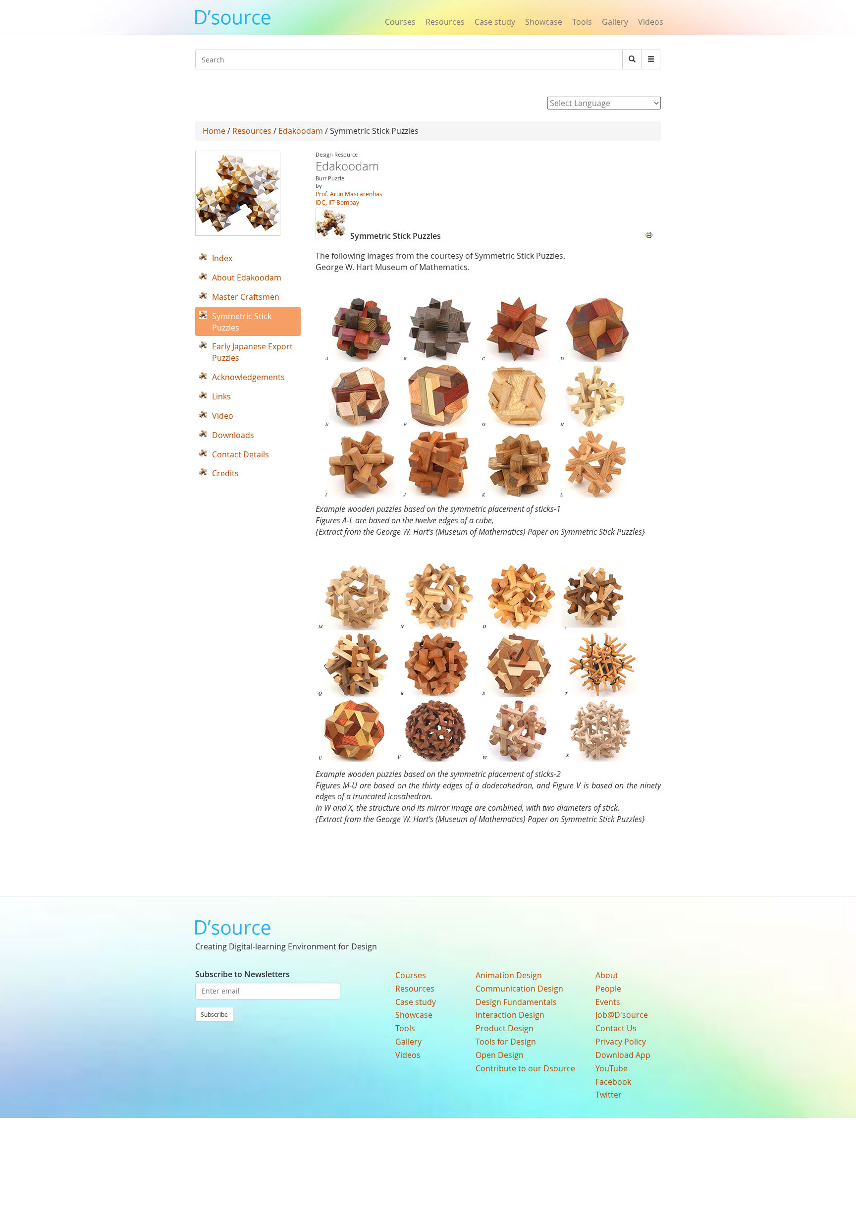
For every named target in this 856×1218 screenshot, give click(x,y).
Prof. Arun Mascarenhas (349, 194)
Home (214, 130)
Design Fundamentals (516, 1002)
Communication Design (519, 988)
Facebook (613, 1081)
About (606, 975)
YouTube (611, 1068)
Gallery (615, 21)
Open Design (500, 1055)
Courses (400, 21)
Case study (495, 21)
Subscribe (214, 1014)
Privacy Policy (620, 1041)
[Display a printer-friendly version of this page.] (649, 233)
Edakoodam (300, 130)
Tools (582, 21)
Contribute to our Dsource (525, 1068)
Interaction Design (510, 1014)
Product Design (505, 1028)
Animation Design (509, 975)
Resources (445, 21)
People (608, 988)
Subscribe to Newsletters (242, 974)
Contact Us (616, 1028)
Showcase (543, 21)
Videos (650, 21)
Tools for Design (506, 1041)
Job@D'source (621, 1014)
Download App (622, 1055)
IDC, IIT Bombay (337, 202)
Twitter (608, 1094)
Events (607, 1002)
